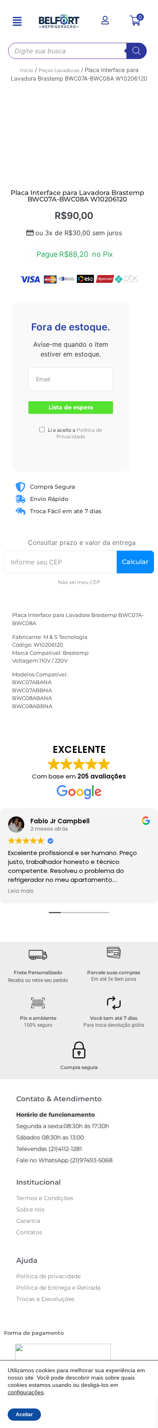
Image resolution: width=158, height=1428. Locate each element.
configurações (26, 1392)
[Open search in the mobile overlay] (77, 51)
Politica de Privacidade (79, 433)
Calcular (135, 562)
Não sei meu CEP (79, 582)
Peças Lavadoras (58, 70)
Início (26, 70)
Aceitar (24, 1414)
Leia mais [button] (21, 891)
